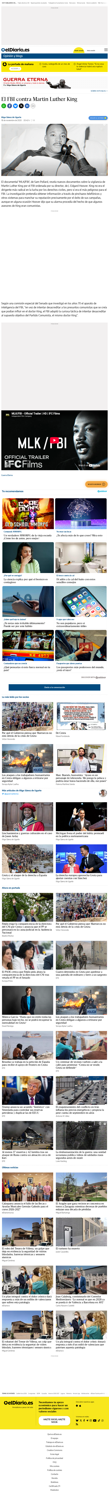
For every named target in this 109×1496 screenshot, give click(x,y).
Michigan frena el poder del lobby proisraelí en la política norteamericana (80, 835)
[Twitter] (21, 105)
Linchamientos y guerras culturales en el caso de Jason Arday (27, 835)
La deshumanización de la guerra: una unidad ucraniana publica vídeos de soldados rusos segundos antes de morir (81, 1154)
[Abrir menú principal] (106, 50)
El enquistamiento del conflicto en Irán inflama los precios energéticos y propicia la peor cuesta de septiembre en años (80, 1109)
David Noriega (7, 1026)
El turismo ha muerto (68, 1248)
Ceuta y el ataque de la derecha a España (24, 875)
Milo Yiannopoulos (103, 3)
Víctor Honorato (8, 739)
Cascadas (44, 1393)
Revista (55, 1478)
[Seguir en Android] (77, 1405)
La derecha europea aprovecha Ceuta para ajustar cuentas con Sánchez (79, 877)
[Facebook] (9, 105)
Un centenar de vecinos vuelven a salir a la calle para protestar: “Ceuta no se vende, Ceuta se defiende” (79, 1064)
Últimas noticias (10, 1167)
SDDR (38, 1393)
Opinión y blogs (13, 56)
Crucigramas (31, 1393)
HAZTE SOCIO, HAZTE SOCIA (54, 1420)
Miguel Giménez (8, 1260)
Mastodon (54, 1490)
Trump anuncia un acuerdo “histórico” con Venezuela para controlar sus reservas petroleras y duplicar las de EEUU (25, 1109)
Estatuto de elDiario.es (55, 1446)
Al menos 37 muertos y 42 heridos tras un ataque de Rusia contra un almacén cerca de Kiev (26, 1154)
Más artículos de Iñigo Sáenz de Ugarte (21, 790)
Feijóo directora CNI (23, 3)
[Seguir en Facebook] (84, 1420)
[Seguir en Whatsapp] (103, 1420)
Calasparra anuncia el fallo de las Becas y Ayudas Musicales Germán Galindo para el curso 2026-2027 (25, 1206)
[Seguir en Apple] (80, 1405)
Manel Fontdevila (63, 736)
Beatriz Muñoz (8, 936)
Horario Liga (76, 1393)
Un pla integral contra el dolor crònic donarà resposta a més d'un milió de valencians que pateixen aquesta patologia (80, 1344)
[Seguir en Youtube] (95, 1420)
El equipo (54, 1438)
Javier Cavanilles (62, 1252)
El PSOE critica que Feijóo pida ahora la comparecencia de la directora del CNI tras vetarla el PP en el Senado (25, 974)
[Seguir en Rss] (77, 1424)
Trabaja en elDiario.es (54, 1442)
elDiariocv (6, 1305)
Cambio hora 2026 (21, 1393)
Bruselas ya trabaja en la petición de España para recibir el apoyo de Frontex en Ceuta (26, 1063)
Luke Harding (61, 1161)
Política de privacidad (54, 1458)
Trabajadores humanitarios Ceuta (58, 3)
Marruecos (72, 3)
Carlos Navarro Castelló (65, 1305)
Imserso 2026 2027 (53, 1393)
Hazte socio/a (78, 50)
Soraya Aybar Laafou (10, 784)
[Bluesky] (15, 105)
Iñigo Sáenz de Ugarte (11, 117)
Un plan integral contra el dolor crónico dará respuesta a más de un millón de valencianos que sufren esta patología (27, 1299)
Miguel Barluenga (63, 1212)
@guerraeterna (11, 794)
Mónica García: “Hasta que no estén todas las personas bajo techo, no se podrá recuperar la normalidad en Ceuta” (27, 1019)
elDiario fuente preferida (98, 1393)
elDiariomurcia (8, 1212)
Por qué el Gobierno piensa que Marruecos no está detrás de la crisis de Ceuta (27, 734)
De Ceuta (61, 732)
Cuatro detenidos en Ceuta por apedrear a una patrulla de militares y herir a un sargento (81, 973)
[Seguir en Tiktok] (99, 1420)
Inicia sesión (91, 50)
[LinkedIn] (27, 105)
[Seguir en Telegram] (87, 1420)
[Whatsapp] (3, 105)
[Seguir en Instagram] (91, 1420)
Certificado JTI (54, 1486)
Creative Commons (54, 1450)
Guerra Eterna (7, 475)
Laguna (63, 1393)
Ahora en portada (11, 888)
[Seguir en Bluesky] (77, 1420)
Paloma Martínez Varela (65, 784)
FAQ (54, 1462)
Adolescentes (85, 1393)
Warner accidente (91, 3)
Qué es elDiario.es (54, 1434)
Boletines (54, 1482)
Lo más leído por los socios (15, 697)
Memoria (69, 1393)
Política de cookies (54, 1470)
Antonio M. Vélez (62, 1116)
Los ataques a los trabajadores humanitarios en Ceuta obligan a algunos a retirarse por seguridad (26, 778)
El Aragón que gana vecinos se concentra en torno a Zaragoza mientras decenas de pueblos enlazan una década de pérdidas (81, 1206)
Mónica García (81, 3)
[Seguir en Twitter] (81, 1420)
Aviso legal (54, 1454)
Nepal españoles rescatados (39, 3)
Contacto (54, 1474)
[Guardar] (33, 105)
